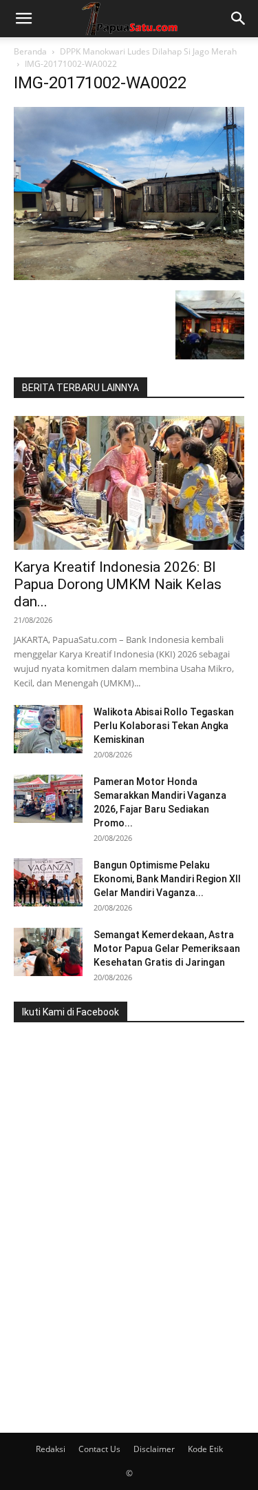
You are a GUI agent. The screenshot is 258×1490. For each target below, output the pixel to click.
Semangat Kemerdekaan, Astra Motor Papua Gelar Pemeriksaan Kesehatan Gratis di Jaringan (167, 948)
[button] (23, 18)
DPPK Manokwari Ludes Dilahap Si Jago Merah (148, 51)
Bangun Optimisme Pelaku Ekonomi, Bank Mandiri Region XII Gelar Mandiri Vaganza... (167, 879)
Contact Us (99, 1449)
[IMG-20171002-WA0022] (129, 276)
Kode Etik (205, 1449)
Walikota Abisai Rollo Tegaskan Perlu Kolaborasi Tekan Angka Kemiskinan (164, 725)
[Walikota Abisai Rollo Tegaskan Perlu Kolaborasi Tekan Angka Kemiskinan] (48, 729)
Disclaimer (154, 1449)
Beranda (30, 51)
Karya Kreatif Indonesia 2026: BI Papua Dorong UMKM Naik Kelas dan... (118, 584)
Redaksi (50, 1449)
